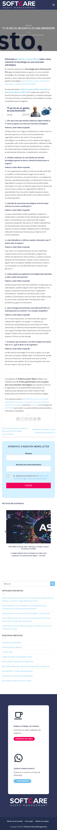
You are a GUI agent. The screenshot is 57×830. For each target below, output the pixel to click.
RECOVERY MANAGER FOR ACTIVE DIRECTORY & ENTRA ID (26, 666)
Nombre (28, 453)
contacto (34, 405)
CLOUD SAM (7, 652)
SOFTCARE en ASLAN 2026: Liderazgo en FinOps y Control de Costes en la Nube (28, 548)
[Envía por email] (31, 419)
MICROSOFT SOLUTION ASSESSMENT (17, 676)
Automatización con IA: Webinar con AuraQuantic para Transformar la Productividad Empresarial (24, 607)
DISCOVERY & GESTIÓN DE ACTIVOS (16, 680)
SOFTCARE (9, 408)
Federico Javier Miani (28, 59)
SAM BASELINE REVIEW (11, 642)
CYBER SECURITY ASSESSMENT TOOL (17, 657)
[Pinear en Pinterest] (35, 419)
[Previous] (5, 537)
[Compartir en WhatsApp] (18, 419)
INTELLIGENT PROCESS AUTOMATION (17, 661)
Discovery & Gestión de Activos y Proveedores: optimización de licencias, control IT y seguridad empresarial (28, 599)
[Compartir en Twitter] (26, 419)
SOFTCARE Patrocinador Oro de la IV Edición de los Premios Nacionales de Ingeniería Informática (26, 619)
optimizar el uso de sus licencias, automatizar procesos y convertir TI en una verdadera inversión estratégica (27, 402)
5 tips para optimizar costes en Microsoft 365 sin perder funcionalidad (14, 431)
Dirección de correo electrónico (28, 464)
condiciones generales (36, 478)
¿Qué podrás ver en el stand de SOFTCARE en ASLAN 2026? (26, 613)
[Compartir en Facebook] (22, 419)
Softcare (40, 35)
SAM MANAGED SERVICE (12, 647)
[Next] (51, 537)
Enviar (28, 485)
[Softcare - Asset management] (18, 4)
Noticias (28, 25)
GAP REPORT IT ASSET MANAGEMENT (17, 671)
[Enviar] (52, 583)
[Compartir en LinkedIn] (39, 419)
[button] (53, 5)
